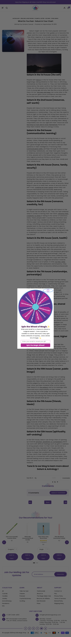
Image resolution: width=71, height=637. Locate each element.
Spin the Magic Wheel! (35, 345)
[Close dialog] (48, 290)
